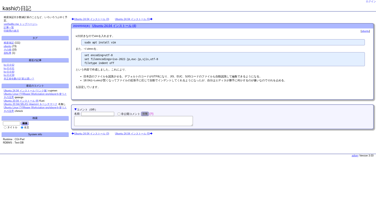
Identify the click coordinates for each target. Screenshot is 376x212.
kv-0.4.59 (9, 75)
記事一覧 (9, 27)
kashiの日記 (17, 8)
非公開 (130, 113)
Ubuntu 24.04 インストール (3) (91, 19)
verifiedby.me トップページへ (20, 24)
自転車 (7, 52)
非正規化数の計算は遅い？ (19, 78)
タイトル (12, 127)
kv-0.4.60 (9, 71)
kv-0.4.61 (9, 68)
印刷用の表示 (11, 30)
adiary (355, 155)
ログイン (371, 1)
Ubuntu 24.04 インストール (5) (132, 19)
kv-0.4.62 (9, 64)
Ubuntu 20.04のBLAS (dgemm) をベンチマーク (30, 104)
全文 (26, 127)
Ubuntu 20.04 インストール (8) (21, 100)
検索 (24, 123)
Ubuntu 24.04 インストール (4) (114, 25)
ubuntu (365, 31)
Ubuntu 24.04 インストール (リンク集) (25, 90)
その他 (7, 49)
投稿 (144, 113)
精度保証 (9, 42)
